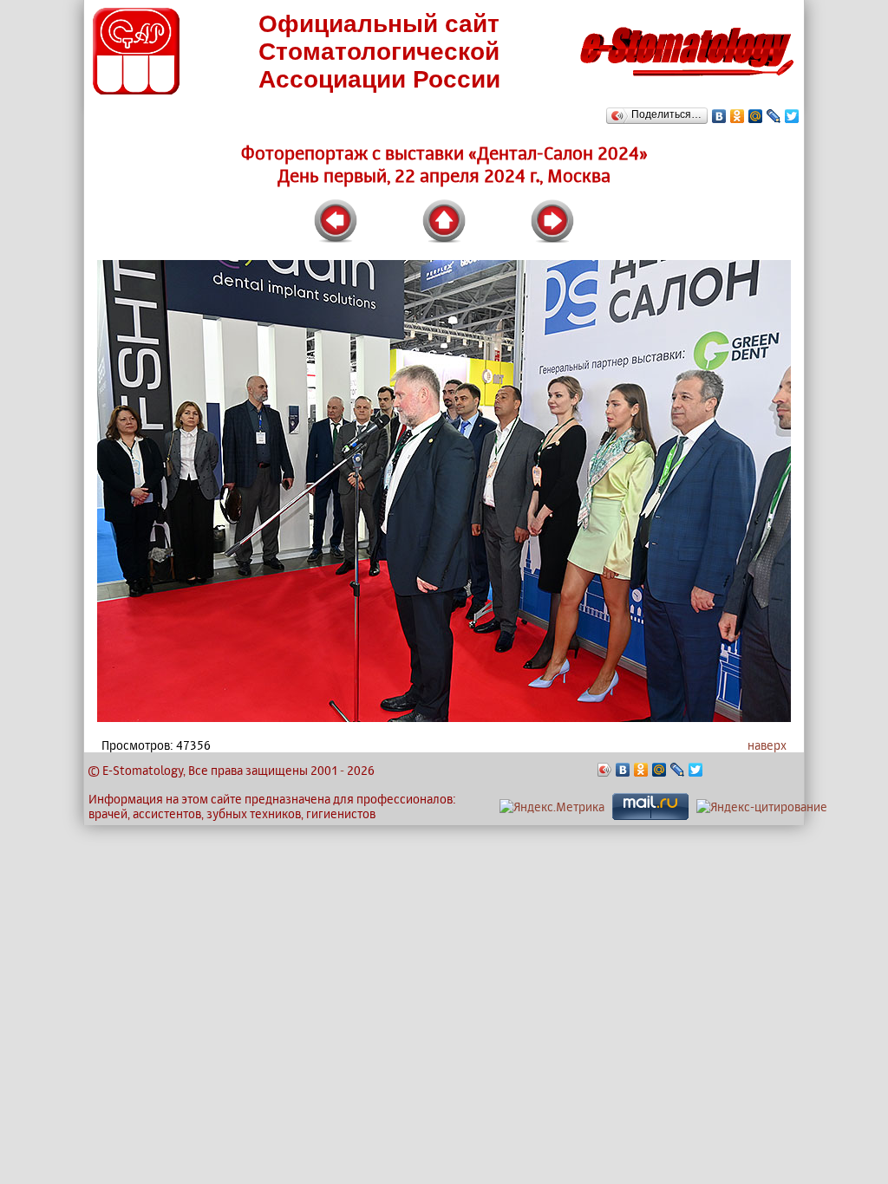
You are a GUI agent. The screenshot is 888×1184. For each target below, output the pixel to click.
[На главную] (687, 81)
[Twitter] (792, 116)
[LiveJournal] (774, 116)
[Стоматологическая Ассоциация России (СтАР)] (136, 89)
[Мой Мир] (756, 116)
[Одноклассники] (737, 116)
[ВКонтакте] (719, 116)
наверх (767, 745)
